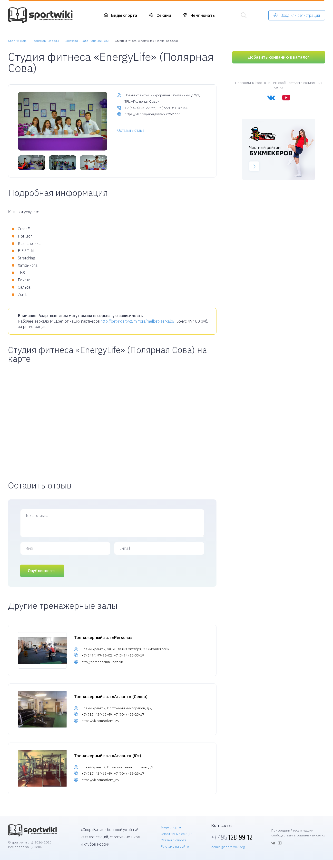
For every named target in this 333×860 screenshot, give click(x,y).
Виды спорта (124, 15)
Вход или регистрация (300, 15)
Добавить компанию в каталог (279, 57)
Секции (164, 15)
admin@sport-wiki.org (228, 847)
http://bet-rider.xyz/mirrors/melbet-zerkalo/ (138, 321)
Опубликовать (42, 570)
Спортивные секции (176, 834)
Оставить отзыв (131, 130)
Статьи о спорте (173, 840)
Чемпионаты (202, 15)
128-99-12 (231, 837)
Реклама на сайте (175, 846)
